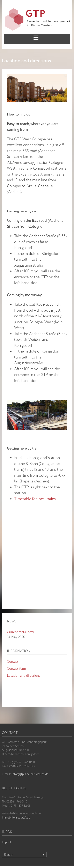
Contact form (16, 668)
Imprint (6, 842)
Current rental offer (20, 632)
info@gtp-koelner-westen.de (30, 774)
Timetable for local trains (35, 499)
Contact (12, 661)
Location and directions (23, 675)
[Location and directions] (37, 76)
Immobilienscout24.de (16, 818)
